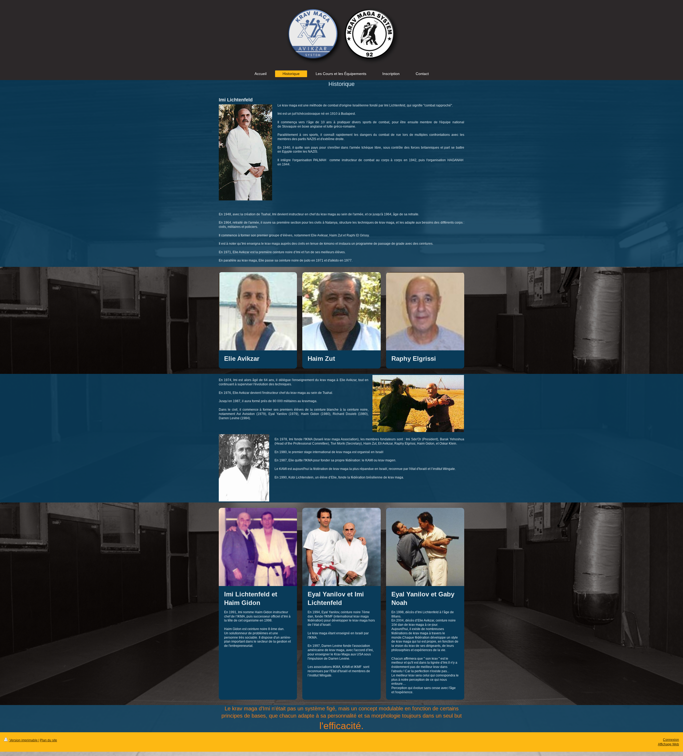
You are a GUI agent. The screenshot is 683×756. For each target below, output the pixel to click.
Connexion (671, 739)
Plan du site (48, 740)
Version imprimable (23, 740)
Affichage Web (668, 744)
